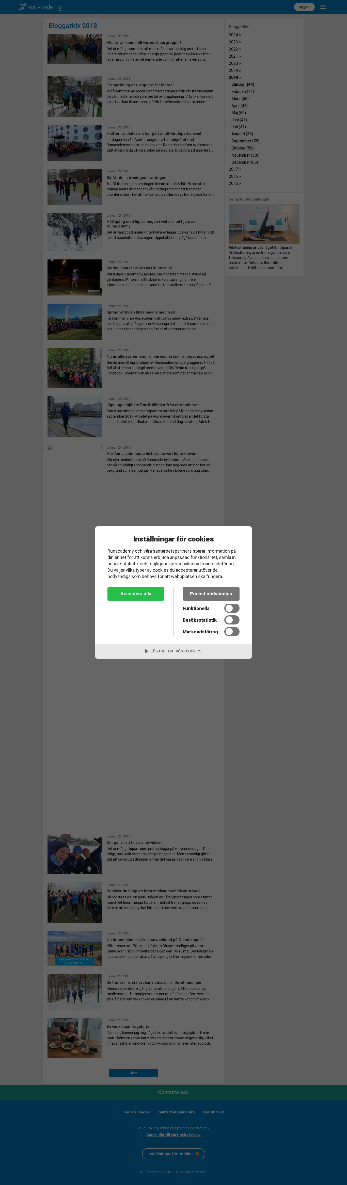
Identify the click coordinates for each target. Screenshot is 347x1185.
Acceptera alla (135, 593)
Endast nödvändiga (211, 593)
